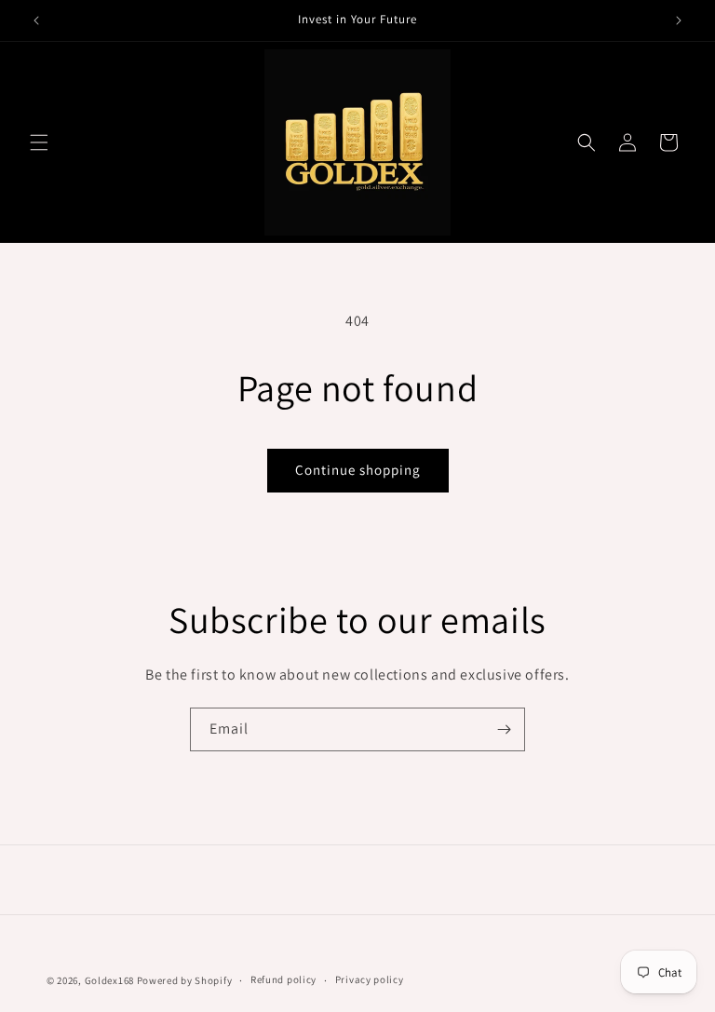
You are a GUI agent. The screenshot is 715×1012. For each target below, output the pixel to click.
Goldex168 (109, 980)
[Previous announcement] (36, 20)
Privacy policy (369, 979)
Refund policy (283, 979)
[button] (39, 142)
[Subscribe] (503, 729)
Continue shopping (358, 470)
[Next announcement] (678, 20)
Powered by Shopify (185, 980)
